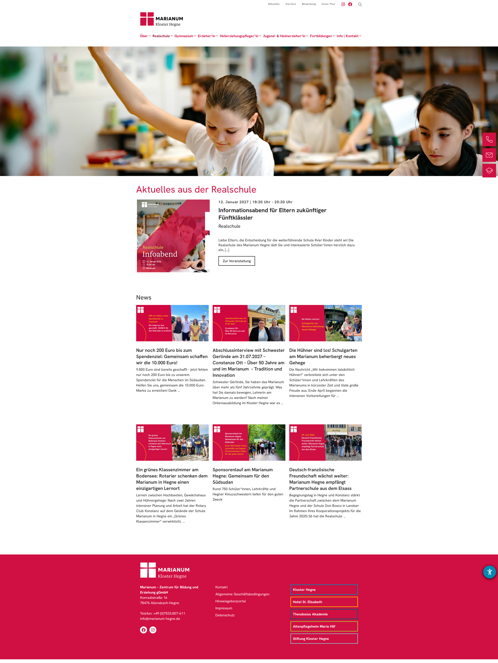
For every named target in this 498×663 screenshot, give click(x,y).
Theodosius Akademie (310, 614)
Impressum (223, 608)
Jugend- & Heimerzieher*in (284, 36)
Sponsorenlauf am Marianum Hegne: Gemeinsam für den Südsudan (243, 476)
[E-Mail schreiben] (489, 155)
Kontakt (221, 587)
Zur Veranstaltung (237, 261)
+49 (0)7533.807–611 (169, 613)
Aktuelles (274, 4)
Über (144, 36)
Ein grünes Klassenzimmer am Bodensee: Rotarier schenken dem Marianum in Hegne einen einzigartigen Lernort (172, 479)
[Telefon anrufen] (489, 139)
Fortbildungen (321, 36)
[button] (360, 4)
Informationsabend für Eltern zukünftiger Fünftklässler (272, 213)
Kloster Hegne (304, 589)
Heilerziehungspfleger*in (239, 36)
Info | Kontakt (348, 36)
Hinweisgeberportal (230, 601)
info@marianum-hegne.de (160, 618)
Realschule (161, 36)
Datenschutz (225, 615)
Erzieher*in (206, 36)
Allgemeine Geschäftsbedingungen (242, 594)
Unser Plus (328, 4)
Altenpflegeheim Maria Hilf (314, 626)
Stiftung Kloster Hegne (311, 638)
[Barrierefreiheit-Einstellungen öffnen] (489, 572)
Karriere (291, 4)
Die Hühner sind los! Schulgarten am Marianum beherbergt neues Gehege (323, 356)
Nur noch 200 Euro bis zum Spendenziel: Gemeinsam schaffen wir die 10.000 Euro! (172, 356)
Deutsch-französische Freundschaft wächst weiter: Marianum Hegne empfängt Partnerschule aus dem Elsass (320, 479)
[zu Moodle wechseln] (489, 170)
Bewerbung (309, 4)
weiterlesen (148, 395)
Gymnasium (183, 36)
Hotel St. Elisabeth (307, 602)
